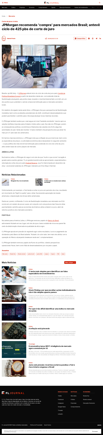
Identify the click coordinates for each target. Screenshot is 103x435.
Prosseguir (95, 431)
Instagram (61, 403)
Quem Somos (47, 425)
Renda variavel (21, 254)
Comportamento (43, 7)
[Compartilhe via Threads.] (93, 38)
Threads (60, 410)
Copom (53, 254)
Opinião (53, 7)
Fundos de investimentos (81, 7)
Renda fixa (12, 254)
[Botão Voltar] (98, 7)
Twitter (60, 396)
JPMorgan (22, 93)
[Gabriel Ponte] (4, 38)
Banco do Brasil (53, 220)
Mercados (4, 7)
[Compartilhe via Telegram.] (96, 38)
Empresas (22, 7)
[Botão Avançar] (100, 7)
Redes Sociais (63, 392)
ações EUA (39, 254)
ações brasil (31, 254)
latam (63, 254)
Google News (62, 407)
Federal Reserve (31, 163)
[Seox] (99, 425)
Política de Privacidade (36, 425)
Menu (6, 2)
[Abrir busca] (99, 2)
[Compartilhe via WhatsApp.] (80, 38)
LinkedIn (60, 414)
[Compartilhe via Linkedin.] (99, 38)
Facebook (61, 399)
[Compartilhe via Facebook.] (89, 38)
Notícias (74, 392)
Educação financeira (65, 7)
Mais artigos (69, 262)
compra (46, 254)
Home (3, 16)
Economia (31, 7)
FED (58, 254)
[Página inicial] (13, 393)
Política (13, 7)
